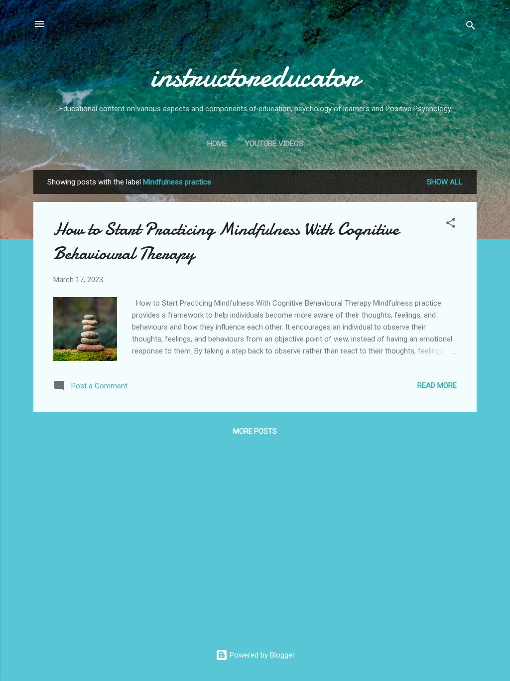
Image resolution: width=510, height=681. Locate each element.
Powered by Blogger (261, 655)
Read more (437, 385)
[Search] (471, 27)
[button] (451, 224)
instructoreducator (255, 76)
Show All (445, 181)
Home (217, 143)
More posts (255, 431)
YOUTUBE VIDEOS (274, 143)
